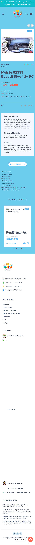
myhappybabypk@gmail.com (13, 290)
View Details (21, 137)
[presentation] (4, 45)
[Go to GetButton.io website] (31, 543)
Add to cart (13, 243)
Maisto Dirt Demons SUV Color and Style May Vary (16, 233)
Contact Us (6, 316)
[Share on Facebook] (21, 105)
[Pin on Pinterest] (28, 105)
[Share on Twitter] (25, 105)
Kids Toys (16, 96)
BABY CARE (9, 96)
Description (15, 164)
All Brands (5, 64)
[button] (13, 248)
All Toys (5, 323)
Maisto (3, 66)
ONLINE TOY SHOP (25, 96)
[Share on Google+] (32, 105)
